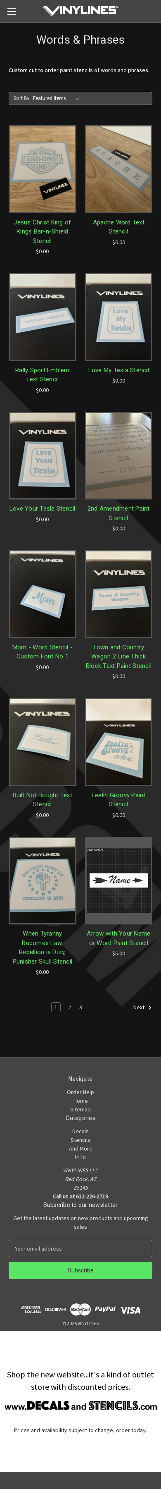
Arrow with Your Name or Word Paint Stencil (118, 938)
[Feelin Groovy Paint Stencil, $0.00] (119, 742)
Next (139, 1007)
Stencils (80, 1140)
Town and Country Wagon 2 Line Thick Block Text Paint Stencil (119, 657)
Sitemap (80, 1109)
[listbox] (58, 98)
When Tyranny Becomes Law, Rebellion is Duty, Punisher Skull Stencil (43, 947)
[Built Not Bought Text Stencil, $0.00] (42, 742)
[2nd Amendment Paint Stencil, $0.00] (119, 456)
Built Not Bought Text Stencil (42, 799)
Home (80, 1100)
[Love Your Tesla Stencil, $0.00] (42, 456)
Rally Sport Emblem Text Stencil (42, 374)
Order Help (80, 1092)
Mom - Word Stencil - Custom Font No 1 (42, 652)
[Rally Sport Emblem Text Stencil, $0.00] (42, 317)
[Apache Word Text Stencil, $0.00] (119, 169)
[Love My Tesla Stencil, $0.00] (119, 317)
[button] (81, 1405)
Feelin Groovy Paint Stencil (119, 799)
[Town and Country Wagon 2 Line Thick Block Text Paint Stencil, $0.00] (119, 594)
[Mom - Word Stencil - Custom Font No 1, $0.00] (42, 594)
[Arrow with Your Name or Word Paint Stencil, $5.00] (119, 881)
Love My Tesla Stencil (118, 370)
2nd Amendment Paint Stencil (119, 513)
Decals (80, 1131)
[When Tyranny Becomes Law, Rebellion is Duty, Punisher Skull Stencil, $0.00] (42, 881)
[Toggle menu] (11, 11)
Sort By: (22, 98)
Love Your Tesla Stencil (42, 508)
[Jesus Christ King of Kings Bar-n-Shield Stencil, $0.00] (42, 169)
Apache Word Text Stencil (118, 227)
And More (80, 1148)
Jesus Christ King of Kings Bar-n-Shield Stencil (42, 232)
